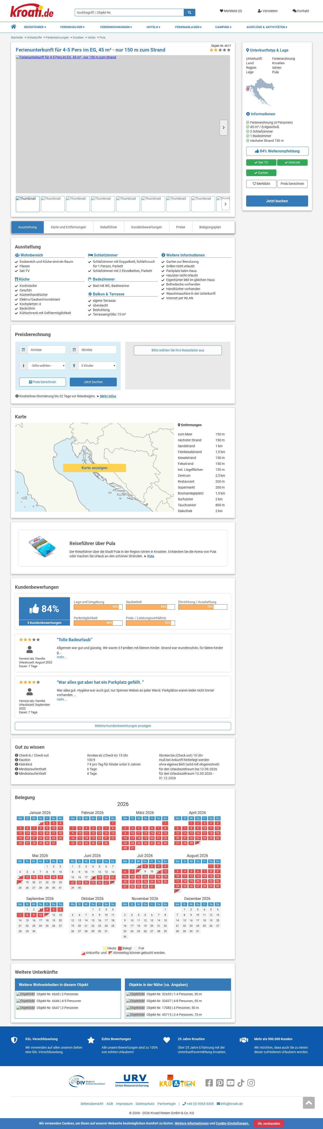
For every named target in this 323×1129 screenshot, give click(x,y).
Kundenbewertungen (146, 227)
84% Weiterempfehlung (279, 151)
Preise (180, 227)
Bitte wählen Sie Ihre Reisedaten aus (178, 350)
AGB (109, 1104)
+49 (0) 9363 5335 (200, 1104)
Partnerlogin (166, 1104)
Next (224, 127)
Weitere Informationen (192, 1123)
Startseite (17, 37)
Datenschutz (145, 1104)
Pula (102, 37)
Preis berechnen (44, 382)
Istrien (92, 37)
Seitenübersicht (92, 1104)
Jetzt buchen (93, 382)
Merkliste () (232, 11)
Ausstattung (27, 227)
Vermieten (270, 11)
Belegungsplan (210, 227)
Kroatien (78, 37)
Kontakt (303, 11)
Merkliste (262, 183)
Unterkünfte (34, 37)
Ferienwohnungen (57, 37)
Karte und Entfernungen (68, 227)
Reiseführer (108, 227)
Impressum (124, 1104)
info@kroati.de (231, 1104)
